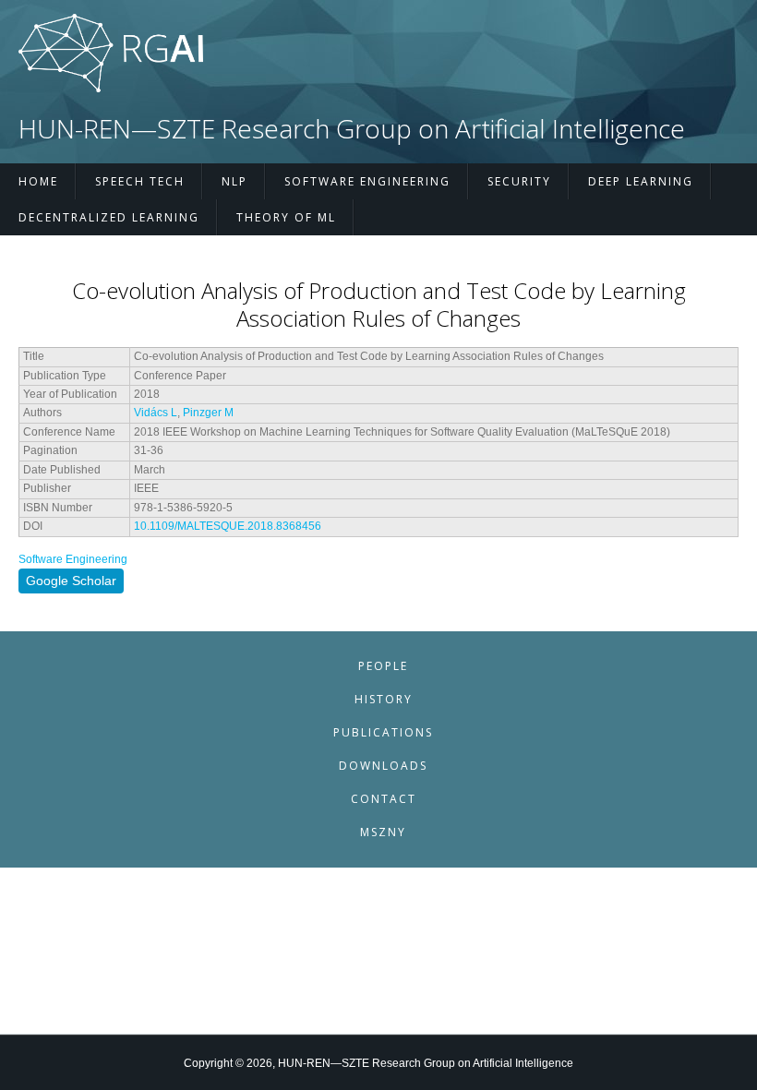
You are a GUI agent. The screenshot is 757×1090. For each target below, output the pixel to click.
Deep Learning (640, 181)
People (383, 666)
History (383, 699)
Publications (383, 732)
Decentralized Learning (108, 217)
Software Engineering (367, 181)
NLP (234, 181)
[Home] (110, 88)
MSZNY (383, 832)
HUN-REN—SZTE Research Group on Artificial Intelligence (351, 129)
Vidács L (155, 412)
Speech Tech (140, 181)
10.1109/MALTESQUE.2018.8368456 (227, 526)
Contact (383, 799)
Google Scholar (71, 580)
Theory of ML (286, 217)
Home (38, 181)
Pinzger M (208, 412)
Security (519, 181)
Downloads (383, 765)
